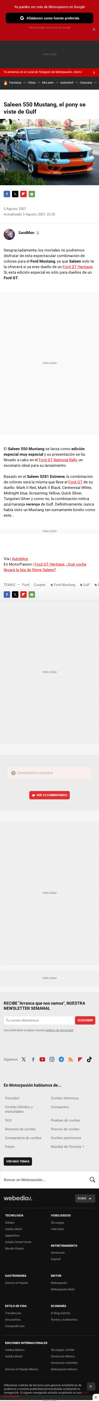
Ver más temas (17, 1161)
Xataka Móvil (13, 1229)
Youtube (42, 1059)
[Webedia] (18, 1201)
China (31, 82)
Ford (25, 585)
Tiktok (89, 1059)
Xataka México (14, 1350)
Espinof (56, 1259)
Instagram (51, 1059)
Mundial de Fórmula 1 (67, 1147)
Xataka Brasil (13, 1356)
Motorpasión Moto (63, 1289)
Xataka (9, 1222)
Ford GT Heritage (78, 266)
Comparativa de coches (23, 1138)
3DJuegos (57, 1222)
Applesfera (12, 1235)
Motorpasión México (64, 1369)
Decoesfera (12, 1319)
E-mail (32, 194)
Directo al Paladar (16, 1283)
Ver (51, 795)
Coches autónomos (66, 1138)
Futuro (10, 1147)
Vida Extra (57, 1229)
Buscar (92, 1180)
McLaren (48, 82)
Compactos (60, 1107)
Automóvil (66, 82)
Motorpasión (59, 1283)
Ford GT (75, 482)
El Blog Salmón (60, 1313)
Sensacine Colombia (64, 1363)
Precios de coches (65, 1129)
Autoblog (20, 558)
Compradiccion (15, 1326)
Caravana (86, 82)
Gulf (86, 585)
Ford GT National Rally (58, 460)
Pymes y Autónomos (64, 1319)
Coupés (40, 585)
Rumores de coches (20, 1129)
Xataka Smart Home (18, 1242)
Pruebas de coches (65, 1120)
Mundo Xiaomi (14, 1248)
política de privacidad (59, 1030)
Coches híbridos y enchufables (19, 1109)
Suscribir (85, 1020)
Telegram (61, 1059)
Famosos (15, 82)
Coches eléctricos (65, 1098)
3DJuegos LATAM (62, 1350)
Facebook (7, 194)
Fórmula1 (12, 1098)
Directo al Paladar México (21, 1369)
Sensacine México (63, 1356)
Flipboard (23, 194)
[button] (28, 233)
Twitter (15, 194)
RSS (70, 1059)
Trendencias (13, 1313)
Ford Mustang (64, 585)
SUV (8, 1120)
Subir (82, 1198)
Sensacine (58, 1252)
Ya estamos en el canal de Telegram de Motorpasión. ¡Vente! (43, 72)
